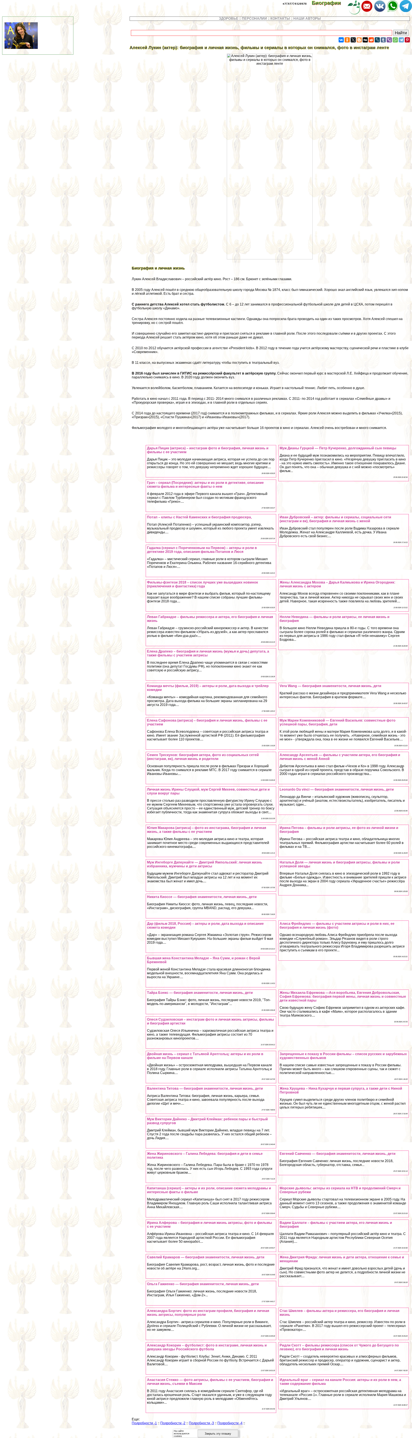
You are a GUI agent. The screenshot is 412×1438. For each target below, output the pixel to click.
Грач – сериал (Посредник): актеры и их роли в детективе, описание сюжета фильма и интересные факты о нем (205, 484)
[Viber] (389, 39)
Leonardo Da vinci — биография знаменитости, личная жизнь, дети (337, 789)
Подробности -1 (144, 1423)
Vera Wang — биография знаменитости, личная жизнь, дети (330, 686)
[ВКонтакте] (341, 39)
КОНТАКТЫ (280, 18)
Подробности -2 (172, 1423)
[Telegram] (401, 39)
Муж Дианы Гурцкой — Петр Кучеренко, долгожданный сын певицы (338, 448)
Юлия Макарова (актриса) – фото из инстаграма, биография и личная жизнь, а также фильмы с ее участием (206, 829)
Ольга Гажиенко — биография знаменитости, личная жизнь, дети (203, 1284)
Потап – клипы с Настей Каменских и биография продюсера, (199, 517)
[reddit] (371, 39)
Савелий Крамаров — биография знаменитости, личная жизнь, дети (205, 1257)
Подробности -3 (201, 1423)
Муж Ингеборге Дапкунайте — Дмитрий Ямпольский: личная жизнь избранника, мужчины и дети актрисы (204, 864)
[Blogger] (359, 39)
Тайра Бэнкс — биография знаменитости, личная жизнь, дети (200, 992)
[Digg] (365, 39)
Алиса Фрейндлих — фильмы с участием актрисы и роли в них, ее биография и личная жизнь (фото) (337, 925)
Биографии (329, 3)
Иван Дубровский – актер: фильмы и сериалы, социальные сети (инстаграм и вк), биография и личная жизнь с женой (335, 519)
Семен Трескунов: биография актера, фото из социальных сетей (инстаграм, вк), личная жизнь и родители (203, 757)
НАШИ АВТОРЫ (307, 18)
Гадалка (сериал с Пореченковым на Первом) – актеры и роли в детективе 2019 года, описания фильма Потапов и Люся (202, 550)
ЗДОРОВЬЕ (228, 18)
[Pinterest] (407, 39)
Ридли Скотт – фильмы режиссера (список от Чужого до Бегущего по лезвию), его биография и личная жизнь (339, 1347)
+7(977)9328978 (295, 3)
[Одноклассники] (347, 39)
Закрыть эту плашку (218, 1433)
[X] (353, 39)
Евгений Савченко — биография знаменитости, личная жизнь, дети (337, 1153)
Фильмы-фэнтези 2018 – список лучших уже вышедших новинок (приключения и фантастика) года (202, 584)
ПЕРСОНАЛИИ (254, 18)
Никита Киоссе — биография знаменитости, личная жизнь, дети (202, 897)
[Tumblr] (383, 39)
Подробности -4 (229, 1423)
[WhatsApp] (395, 39)
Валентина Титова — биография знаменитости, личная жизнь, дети (205, 1088)
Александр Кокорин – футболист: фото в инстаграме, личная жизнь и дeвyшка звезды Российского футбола (207, 1347)
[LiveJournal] (377, 39)
